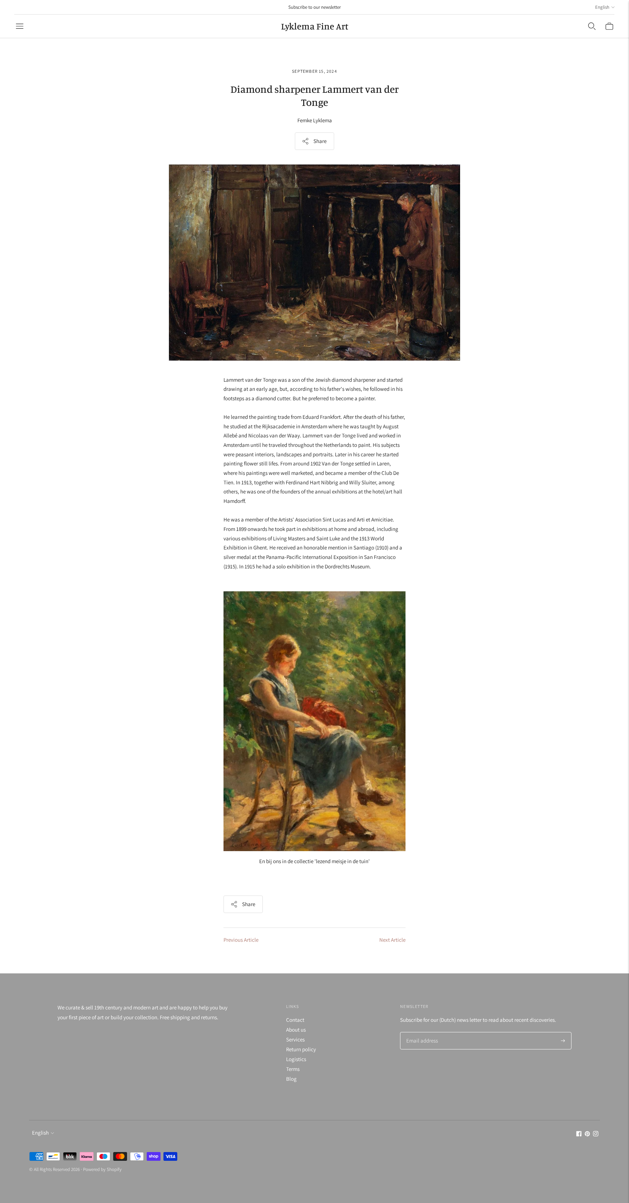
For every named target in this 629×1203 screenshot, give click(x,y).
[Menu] (20, 26)
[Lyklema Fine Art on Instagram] (595, 1134)
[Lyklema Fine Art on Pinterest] (587, 1134)
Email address (421, 1032)
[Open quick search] (592, 26)
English (602, 7)
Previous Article (240, 939)
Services (295, 1039)
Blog (291, 1078)
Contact (295, 1019)
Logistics (296, 1059)
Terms (293, 1068)
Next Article (392, 939)
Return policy (301, 1049)
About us (296, 1029)
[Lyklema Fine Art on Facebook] (579, 1134)
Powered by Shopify (102, 1169)
